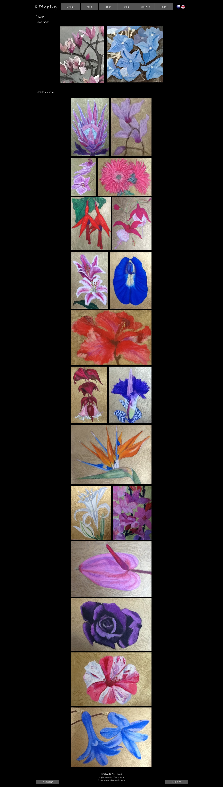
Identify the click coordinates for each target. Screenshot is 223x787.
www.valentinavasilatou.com (115, 780)
